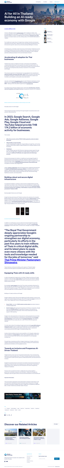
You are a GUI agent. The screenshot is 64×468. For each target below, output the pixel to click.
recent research (14, 285)
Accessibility (28, 462)
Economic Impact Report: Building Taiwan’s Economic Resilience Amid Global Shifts (10, 438)
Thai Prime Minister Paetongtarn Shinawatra (22, 261)
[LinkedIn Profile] (4, 461)
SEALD (18, 334)
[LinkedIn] (4, 415)
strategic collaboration (12, 167)
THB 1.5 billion (19, 278)
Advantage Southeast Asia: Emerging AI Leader (25, 438)
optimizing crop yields (34, 35)
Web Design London (57, 466)
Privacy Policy (28, 457)
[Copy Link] (11, 415)
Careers (51, 1)
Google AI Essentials (27, 318)
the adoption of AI (18, 81)
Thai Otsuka (17, 160)
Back (6, 10)
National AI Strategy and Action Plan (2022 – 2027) (14, 74)
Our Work (45, 1)
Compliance (28, 459)
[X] (7, 415)
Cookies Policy (28, 458)
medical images (20, 32)
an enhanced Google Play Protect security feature (22, 201)
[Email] (9, 415)
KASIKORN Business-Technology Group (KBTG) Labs (26, 162)
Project (14, 334)
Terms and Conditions (29, 456)
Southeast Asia (30, 83)
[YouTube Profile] (7, 461)
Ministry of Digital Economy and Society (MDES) (16, 168)
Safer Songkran (33, 198)
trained (32, 298)
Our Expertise (38, 1)
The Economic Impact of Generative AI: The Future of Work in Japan (39, 438)
